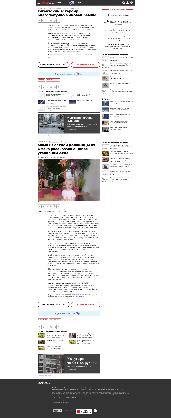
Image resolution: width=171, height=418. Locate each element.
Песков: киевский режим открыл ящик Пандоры (120, 115)
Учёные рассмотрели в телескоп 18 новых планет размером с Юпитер (56, 108)
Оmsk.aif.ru (52, 215)
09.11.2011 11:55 (42, 8)
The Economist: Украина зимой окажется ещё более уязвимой (119, 108)
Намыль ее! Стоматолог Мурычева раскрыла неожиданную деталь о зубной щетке (121, 65)
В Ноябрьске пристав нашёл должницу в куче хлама (55, 341)
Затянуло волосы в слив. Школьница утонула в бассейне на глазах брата (117, 14)
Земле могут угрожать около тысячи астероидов (55, 94)
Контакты (110, 382)
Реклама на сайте (57, 382)
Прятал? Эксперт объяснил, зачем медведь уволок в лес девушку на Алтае (120, 173)
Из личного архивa (56, 202)
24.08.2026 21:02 (42, 142)
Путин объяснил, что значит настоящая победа (118, 128)
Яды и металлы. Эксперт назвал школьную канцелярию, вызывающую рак (120, 78)
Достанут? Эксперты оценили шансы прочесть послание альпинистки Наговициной (121, 59)
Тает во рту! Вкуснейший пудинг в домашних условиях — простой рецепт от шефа (120, 159)
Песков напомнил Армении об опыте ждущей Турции (121, 102)
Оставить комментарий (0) (85, 64)
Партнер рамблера (68, 410)
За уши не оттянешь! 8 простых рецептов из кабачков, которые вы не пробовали (121, 153)
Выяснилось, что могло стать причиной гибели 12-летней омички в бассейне (117, 22)
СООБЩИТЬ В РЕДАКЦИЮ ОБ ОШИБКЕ (62, 384)
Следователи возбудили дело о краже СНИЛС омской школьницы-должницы (87, 335)
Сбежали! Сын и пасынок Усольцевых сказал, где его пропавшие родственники (121, 179)
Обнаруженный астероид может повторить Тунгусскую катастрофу (56, 102)
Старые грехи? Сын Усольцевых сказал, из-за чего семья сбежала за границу (121, 91)
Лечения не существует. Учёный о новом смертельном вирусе (120, 84)
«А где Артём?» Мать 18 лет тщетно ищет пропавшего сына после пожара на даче (121, 72)
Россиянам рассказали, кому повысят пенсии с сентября (119, 122)
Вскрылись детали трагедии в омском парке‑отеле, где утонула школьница (117, 46)
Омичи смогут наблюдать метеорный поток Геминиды (86, 101)
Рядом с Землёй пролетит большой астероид (85, 94)
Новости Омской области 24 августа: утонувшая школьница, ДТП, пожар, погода (117, 38)
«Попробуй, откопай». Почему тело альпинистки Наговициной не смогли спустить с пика (121, 166)
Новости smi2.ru (44, 136)
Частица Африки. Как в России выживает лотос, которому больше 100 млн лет (121, 146)
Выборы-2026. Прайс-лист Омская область (91, 382)
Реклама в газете (70, 382)
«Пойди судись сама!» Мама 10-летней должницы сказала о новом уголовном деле (117, 30)
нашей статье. (78, 297)
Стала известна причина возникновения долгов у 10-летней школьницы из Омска (55, 348)
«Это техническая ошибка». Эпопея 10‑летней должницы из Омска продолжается (87, 342)
